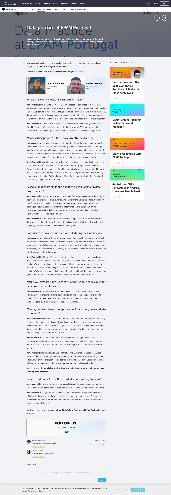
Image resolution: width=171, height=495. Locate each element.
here (81, 71)
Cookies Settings (121, 490)
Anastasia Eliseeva (38, 441)
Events (37, 3)
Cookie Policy (47, 491)
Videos (55, 3)
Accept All (137, 490)
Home (25, 9)
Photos (49, 9)
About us (83, 3)
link (32, 413)
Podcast (65, 9)
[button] (155, 3)
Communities (26, 3)
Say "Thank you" (39, 446)
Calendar (46, 3)
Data (29, 34)
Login (164, 3)
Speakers (65, 3)
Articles (74, 3)
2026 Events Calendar (78, 9)
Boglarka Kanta (37, 451)
